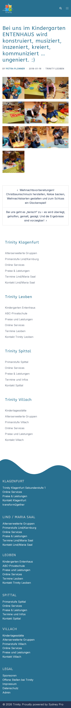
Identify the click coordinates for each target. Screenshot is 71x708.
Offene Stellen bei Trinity (17, 679)
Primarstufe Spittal (16, 362)
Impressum (9, 684)
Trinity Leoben (54, 68)
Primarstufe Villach (17, 422)
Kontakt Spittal (14, 385)
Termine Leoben (15, 331)
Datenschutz (10, 688)
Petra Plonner (15, 68)
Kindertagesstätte (15, 410)
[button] (60, 8)
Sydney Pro (56, 704)
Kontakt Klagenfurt (14, 500)
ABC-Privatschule (16, 313)
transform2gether (13, 504)
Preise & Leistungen (17, 270)
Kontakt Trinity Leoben (19, 336)
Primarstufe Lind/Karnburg (22, 259)
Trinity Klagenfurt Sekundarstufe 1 (24, 487)
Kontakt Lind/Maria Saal (20, 282)
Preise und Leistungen (19, 319)
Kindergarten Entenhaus (20, 307)
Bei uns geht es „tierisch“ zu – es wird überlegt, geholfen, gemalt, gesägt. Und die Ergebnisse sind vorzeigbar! (35, 216)
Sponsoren (9, 675)
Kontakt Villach (14, 440)
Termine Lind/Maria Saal (20, 276)
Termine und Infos (16, 379)
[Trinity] (8, 8)
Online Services (14, 264)
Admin (6, 692)
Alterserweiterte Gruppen (21, 253)
